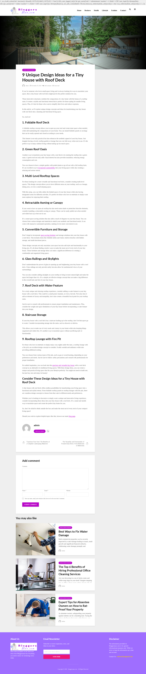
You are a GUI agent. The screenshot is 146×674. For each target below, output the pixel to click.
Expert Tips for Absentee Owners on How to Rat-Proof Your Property (74, 606)
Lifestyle (105, 10)
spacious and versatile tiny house (63, 365)
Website (68, 490)
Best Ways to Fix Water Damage (73, 533)
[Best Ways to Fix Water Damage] (35, 539)
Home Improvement (29, 70)
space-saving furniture (48, 235)
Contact (123, 10)
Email (46, 490)
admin (27, 85)
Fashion (114, 10)
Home (79, 10)
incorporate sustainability (46, 168)
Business (88, 10)
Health (96, 10)
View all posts (39, 431)
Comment (24, 466)
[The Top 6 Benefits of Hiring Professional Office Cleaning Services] (35, 574)
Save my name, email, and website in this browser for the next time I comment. (45, 498)
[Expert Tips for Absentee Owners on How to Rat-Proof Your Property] (35, 609)
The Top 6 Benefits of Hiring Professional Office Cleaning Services (75, 571)
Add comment (47, 85)
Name (24, 490)
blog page (72, 416)
